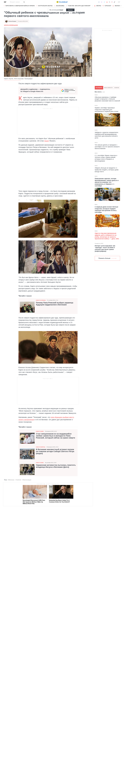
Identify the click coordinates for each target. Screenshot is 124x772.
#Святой (18, 480)
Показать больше (104, 258)
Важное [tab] (116, 87)
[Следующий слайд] (121, 5)
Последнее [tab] (99, 87)
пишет (46, 141)
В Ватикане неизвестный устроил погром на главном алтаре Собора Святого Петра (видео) (55, 451)
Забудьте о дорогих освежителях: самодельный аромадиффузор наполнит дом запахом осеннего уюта (106, 135)
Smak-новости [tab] (108, 87)
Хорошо (70, 10)
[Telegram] (104, 2)
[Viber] (101, 2)
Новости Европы (40, 447)
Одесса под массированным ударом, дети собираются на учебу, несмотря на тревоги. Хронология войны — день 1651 (107, 236)
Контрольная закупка (45, 5)
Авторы (98, 5)
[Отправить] (24, 2)
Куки (61, 10)
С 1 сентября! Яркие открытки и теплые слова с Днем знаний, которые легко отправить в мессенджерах (106, 158)
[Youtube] (107, 2)
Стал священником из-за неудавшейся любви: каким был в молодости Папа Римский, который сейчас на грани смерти (55, 436)
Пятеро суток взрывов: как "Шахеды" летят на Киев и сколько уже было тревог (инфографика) (105, 248)
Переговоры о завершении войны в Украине (20, 5)
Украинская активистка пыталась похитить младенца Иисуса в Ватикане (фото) (56, 466)
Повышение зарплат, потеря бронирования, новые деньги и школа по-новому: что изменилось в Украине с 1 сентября (107, 182)
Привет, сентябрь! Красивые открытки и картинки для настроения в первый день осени (106, 109)
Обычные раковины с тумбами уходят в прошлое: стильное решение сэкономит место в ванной (107, 99)
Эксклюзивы (60, 5)
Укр (119, 2)
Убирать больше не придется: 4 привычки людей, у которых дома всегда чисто (106, 169)
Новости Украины (41, 300)
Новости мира (40, 431)
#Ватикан (11, 480)
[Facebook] (99, 2)
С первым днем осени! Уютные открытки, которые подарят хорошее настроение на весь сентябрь (106, 209)
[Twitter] (109, 2)
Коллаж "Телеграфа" (25, 78)
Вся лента (98, 92)
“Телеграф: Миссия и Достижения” (79, 5)
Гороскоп (108, 5)
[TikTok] (114, 2)
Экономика (118, 5)
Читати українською (11, 25)
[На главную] (62, 2)
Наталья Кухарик (12, 21)
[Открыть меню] (5, 2)
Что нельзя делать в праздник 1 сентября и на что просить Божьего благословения (107, 146)
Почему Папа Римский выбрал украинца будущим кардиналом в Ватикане (54, 304)
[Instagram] (112, 2)
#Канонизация (26, 480)
